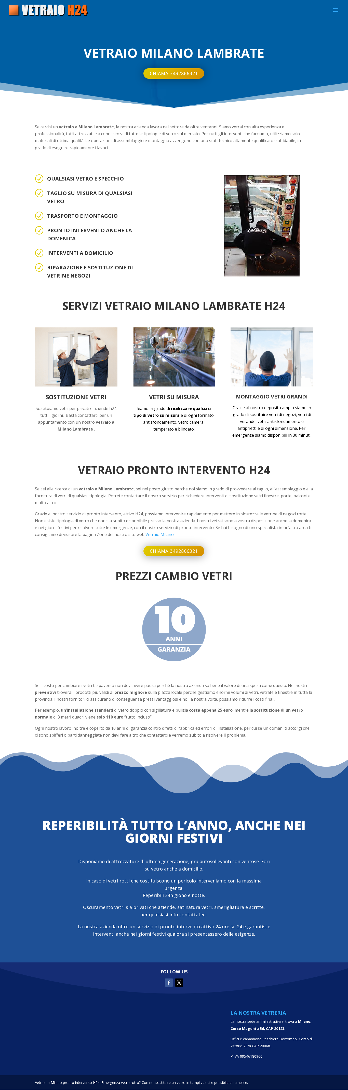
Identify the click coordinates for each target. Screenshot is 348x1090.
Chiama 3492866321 (174, 551)
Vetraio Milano (159, 534)
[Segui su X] (179, 982)
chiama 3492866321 (174, 73)
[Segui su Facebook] (169, 982)
